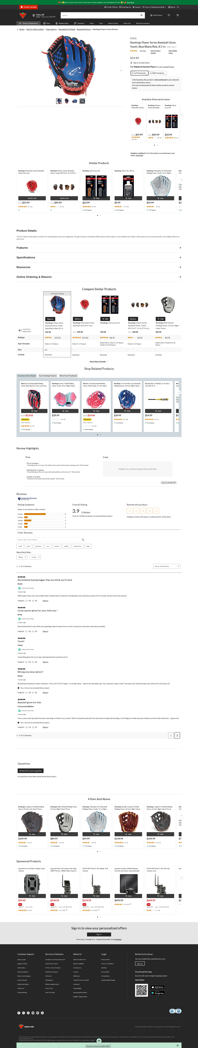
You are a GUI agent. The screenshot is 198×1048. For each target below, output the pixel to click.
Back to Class (113, 23)
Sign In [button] (99, 934)
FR (178, 7)
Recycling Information (80, 992)
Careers (75, 972)
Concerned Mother (26, 706)
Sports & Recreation (35, 29)
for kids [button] (56, 546)
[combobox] (168, 566)
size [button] (47, 546)
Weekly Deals (63, 23)
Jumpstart (76, 984)
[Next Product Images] (121, 71)
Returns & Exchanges (24, 976)
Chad (20, 645)
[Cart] (177, 15)
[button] (141, 15)
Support (138, 7)
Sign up (140, 964)
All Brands (76, 976)
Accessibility (105, 972)
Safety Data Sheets (23, 984)
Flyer (48, 23)
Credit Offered (112, 7)
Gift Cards (48, 976)
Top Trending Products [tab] (48, 376)
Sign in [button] (173, 7)
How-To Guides (50, 992)
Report (45, 600)
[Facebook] (18, 1013)
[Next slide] (182, 115)
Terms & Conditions (107, 963)
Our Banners (77, 968)
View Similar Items (173, 52)
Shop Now (130, 2)
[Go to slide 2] (66, 101)
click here (139, 155)
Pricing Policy (105, 976)
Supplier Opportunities (80, 996)
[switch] (21, 330)
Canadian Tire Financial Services (55, 959)
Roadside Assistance (51, 972)
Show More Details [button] (98, 361)
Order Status (157, 15)
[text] (138, 138)
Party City (127, 23)
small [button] (20, 546)
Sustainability (77, 988)
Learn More (139, 980)
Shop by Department (30, 23)
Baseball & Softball (67, 29)
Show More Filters (23, 552)
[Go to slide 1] (59, 101)
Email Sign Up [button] (126, 7)
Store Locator (21, 959)
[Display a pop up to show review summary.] (67, 910)
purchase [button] (38, 546)
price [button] (28, 546)
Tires (101, 23)
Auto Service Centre (51, 963)
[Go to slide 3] (74, 101)
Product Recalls (22, 980)
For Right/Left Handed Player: (143, 67)
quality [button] (66, 546)
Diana (20, 676)
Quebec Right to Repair (108, 980)
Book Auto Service (143, 23)
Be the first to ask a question (30, 771)
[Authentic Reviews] (27, 499)
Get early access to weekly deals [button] (98, 1046)
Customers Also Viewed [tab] (26, 376)
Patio (92, 23)
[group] (32, 419)
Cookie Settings (22, 992)
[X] (23, 1013)
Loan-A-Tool (49, 988)
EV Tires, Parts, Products (53, 968)
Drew (20, 615)
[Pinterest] (37, 1013)
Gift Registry (49, 980)
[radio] (139, 73)
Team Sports (51, 29)
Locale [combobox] (34, 557)
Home (21, 29)
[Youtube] (33, 1013)
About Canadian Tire (79, 959)
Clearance (80, 23)
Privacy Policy (105, 959)
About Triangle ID (78, 963)
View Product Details (156, 52)
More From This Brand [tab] (68, 376)
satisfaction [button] (77, 546)
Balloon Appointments (52, 984)
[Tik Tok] (42, 1013)
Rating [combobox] (20, 557)
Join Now (117, 939)
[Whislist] (169, 15)
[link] (139, 51)
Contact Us (20, 988)
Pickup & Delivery (22, 972)
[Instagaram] (28, 1013)
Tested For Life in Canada (81, 980)
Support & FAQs (22, 963)
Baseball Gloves (84, 29)
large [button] (87, 546)
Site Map (103, 968)
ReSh (20, 584)
